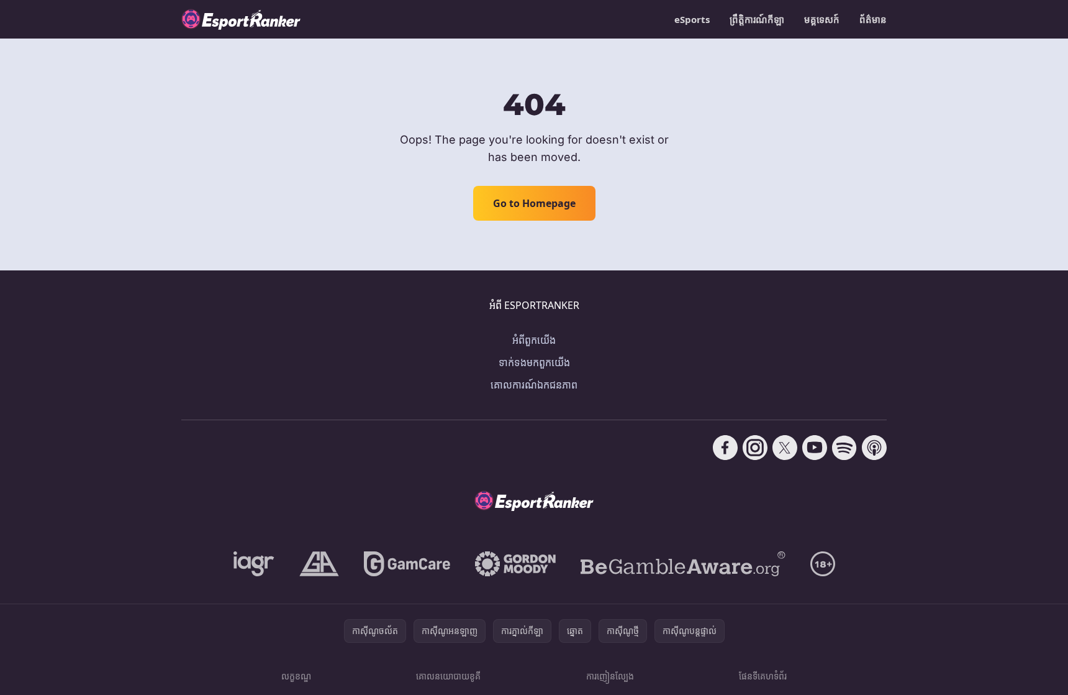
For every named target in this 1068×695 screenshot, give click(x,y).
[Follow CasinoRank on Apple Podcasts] (874, 447)
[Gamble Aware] (683, 563)
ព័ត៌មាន (873, 19)
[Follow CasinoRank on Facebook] (725, 447)
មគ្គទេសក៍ (821, 19)
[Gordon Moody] (515, 563)
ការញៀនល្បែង (610, 676)
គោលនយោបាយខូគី (448, 676)
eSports (692, 19)
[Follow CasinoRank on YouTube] (814, 447)
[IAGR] (253, 563)
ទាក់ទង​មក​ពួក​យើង (534, 362)
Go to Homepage (534, 203)
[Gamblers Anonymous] (319, 563)
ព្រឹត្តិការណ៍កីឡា (757, 19)
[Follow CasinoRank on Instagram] (755, 447)
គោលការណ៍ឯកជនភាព (534, 385)
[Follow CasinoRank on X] (784, 447)
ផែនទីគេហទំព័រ (763, 676)
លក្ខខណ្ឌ (296, 676)
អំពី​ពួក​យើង (534, 340)
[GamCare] (407, 563)
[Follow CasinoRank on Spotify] (844, 447)
